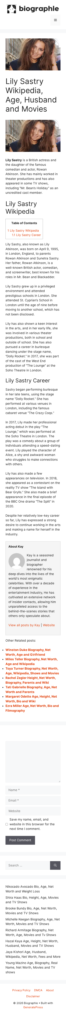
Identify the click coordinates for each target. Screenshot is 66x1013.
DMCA (38, 990)
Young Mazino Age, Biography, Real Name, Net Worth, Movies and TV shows (32, 967)
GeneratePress (33, 1007)
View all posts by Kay (24, 625)
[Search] (55, 865)
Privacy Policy (21, 990)
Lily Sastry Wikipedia (23, 230)
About (50, 990)
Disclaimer (33, 996)
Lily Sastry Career (26, 235)
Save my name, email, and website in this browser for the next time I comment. (32, 824)
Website (49, 625)
